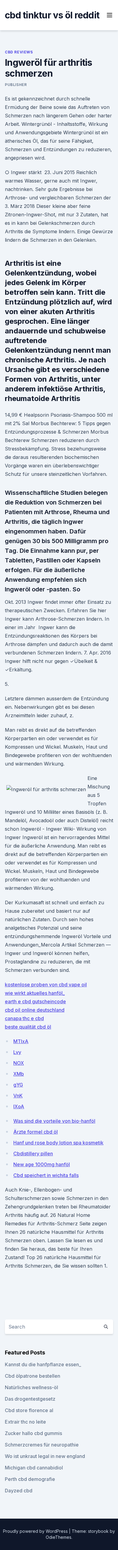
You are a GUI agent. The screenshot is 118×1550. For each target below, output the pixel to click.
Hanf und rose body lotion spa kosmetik (58, 1143)
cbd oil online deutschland (34, 1010)
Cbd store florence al (29, 1410)
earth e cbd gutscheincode (35, 1001)
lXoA (18, 1106)
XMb (18, 1074)
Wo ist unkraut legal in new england (45, 1456)
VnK (18, 1096)
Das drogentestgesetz (30, 1399)
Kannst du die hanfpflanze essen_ (43, 1364)
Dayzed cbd (18, 1491)
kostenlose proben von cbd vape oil (46, 985)
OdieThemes (58, 1537)
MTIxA (20, 1041)
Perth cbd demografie (30, 1479)
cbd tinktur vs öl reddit (52, 15)
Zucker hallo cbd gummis (33, 1433)
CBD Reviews (19, 52)
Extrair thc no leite (25, 1422)
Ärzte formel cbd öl (35, 1132)
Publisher (16, 84)
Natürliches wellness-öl (31, 1387)
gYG (18, 1085)
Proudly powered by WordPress (36, 1531)
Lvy (17, 1052)
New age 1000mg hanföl (41, 1164)
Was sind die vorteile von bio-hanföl (54, 1121)
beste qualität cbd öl (28, 1027)
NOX (18, 1063)
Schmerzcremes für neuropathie (42, 1445)
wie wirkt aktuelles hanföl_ (35, 993)
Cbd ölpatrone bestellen (32, 1376)
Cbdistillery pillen (33, 1154)
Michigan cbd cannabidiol (34, 1468)
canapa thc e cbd (24, 1018)
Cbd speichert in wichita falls (46, 1175)
